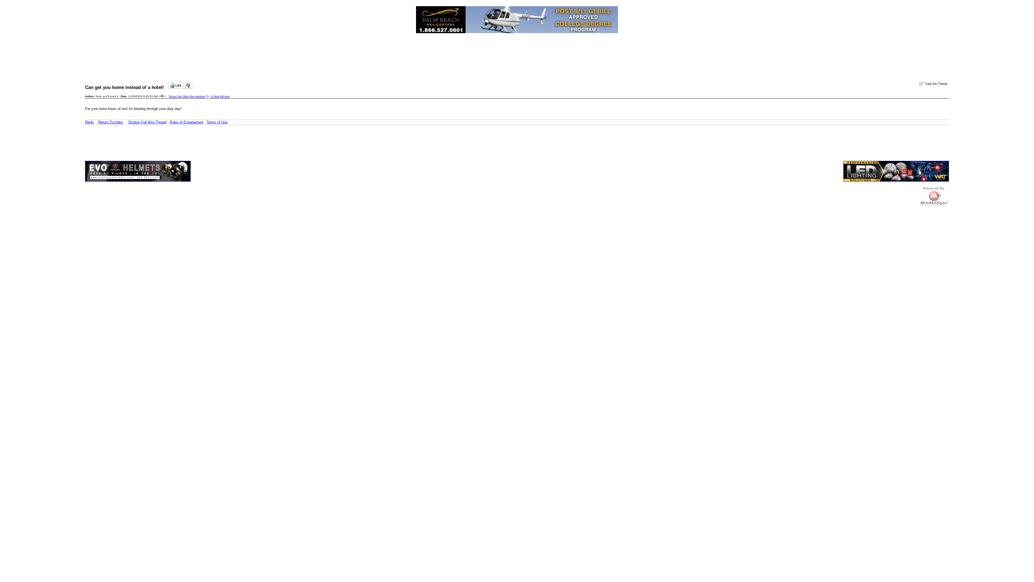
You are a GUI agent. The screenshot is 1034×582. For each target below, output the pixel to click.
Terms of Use (217, 122)
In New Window (220, 96)
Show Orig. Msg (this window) (187, 96)
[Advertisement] (517, 53)
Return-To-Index (110, 122)
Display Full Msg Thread (147, 122)
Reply (89, 122)
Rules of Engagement (186, 122)
